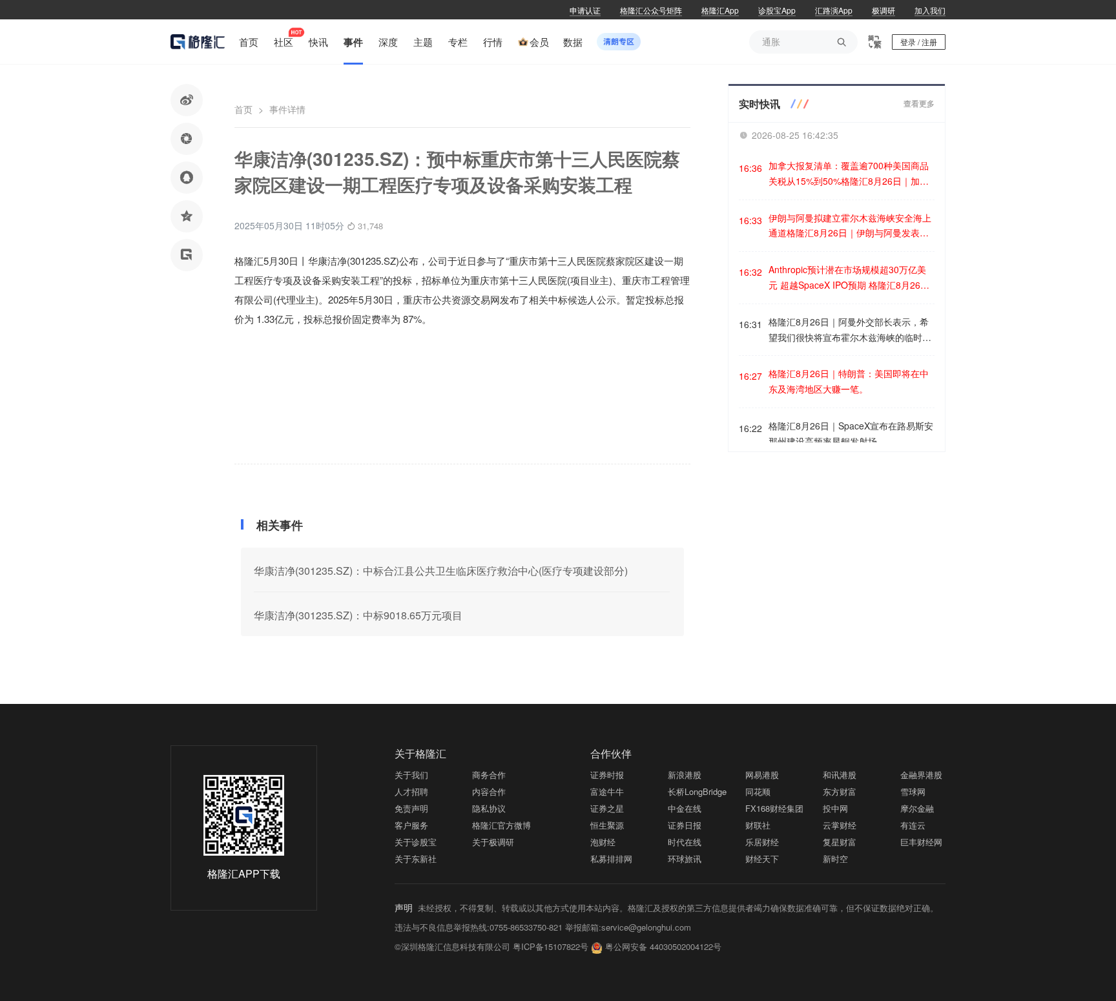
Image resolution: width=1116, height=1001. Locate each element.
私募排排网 (611, 858)
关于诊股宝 (416, 842)
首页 (243, 109)
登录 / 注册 (918, 41)
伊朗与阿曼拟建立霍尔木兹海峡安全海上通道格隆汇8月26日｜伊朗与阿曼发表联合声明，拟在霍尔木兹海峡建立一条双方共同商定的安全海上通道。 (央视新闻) (850, 226)
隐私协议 (489, 808)
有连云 (912, 825)
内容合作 (489, 791)
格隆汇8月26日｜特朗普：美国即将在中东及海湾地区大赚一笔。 (849, 381)
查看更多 (919, 104)
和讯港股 (839, 775)
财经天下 (762, 858)
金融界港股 (921, 775)
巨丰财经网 (921, 842)
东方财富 (839, 791)
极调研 (883, 10)
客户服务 (411, 825)
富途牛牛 (607, 791)
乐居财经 (762, 842)
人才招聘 (411, 791)
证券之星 (607, 808)
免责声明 (411, 808)
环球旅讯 (684, 858)
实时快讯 (759, 103)
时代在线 (684, 842)
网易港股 (762, 775)
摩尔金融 (917, 808)
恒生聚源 (607, 825)
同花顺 (757, 791)
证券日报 (684, 825)
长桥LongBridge (697, 791)
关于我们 (411, 775)
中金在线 (684, 808)
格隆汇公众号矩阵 (651, 10)
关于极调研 (493, 842)
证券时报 (607, 775)
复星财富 (839, 842)
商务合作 (489, 775)
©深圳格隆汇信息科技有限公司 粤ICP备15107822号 (493, 946)
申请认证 (585, 10)
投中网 (835, 808)
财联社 (757, 825)
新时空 (835, 858)
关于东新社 (416, 858)
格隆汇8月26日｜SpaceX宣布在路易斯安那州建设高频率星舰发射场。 (851, 433)
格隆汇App (720, 10)
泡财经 (602, 842)
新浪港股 (684, 775)
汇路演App (833, 10)
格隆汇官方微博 (501, 825)
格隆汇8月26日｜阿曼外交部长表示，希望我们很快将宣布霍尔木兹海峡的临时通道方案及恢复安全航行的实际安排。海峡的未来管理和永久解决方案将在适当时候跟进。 (850, 330)
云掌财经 (839, 825)
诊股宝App (777, 10)
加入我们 (930, 10)
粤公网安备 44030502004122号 (663, 946)
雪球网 (912, 791)
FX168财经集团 (774, 808)
